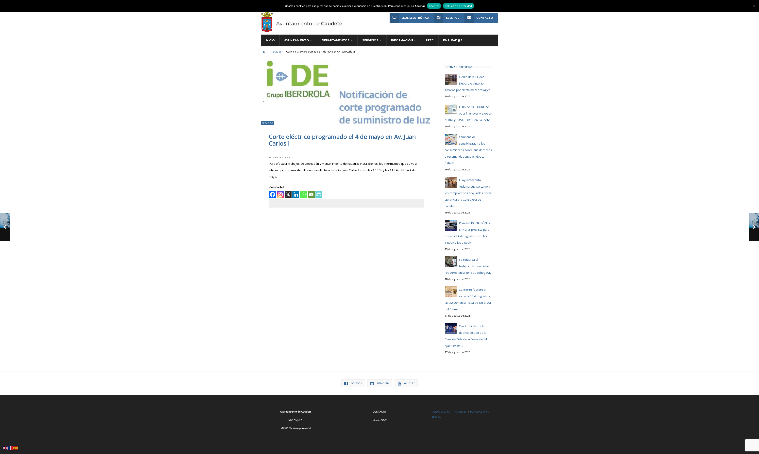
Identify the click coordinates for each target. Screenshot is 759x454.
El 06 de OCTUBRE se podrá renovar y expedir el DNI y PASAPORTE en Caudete (468, 113)
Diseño (436, 417)
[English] (5, 448)
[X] (288, 194)
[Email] (311, 194)
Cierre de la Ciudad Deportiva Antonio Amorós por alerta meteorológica (467, 83)
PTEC (430, 40)
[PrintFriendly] (318, 194)
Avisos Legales (441, 411)
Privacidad (460, 411)
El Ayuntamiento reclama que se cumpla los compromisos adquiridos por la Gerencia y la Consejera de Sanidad (468, 193)
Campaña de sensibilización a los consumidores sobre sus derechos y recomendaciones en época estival (468, 150)
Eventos (452, 17)
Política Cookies (479, 411)
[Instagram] (280, 194)
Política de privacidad (458, 6)
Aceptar (434, 6)
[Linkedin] (295, 194)
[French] (10, 448)
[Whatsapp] (303, 194)
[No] (754, 6)
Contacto (484, 17)
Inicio (270, 40)
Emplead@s (453, 40)
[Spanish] (15, 448)
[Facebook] (272, 194)
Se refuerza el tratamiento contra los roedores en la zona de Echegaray (468, 266)
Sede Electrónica (415, 17)
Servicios (276, 51)
